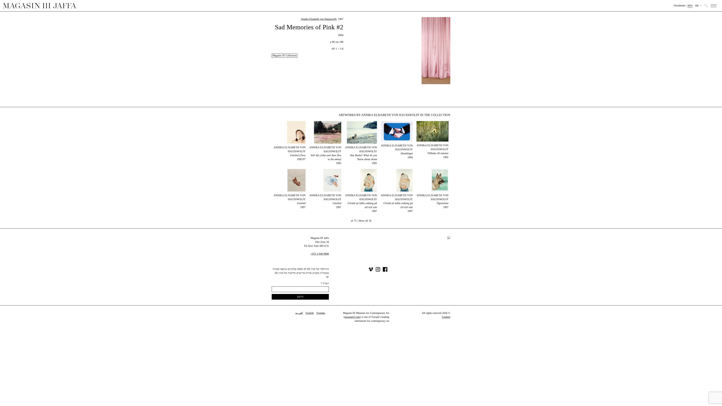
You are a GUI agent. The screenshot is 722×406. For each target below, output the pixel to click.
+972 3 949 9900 (320, 253)
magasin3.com (352, 317)
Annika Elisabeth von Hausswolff (319, 19)
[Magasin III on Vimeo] (371, 270)
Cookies (446, 317)
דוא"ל (325, 283)
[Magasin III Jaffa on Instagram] (378, 270)
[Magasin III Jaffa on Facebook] (385, 270)
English (310, 313)
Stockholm (679, 5)
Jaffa (689, 5)
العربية (299, 313)
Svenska (320, 313)
